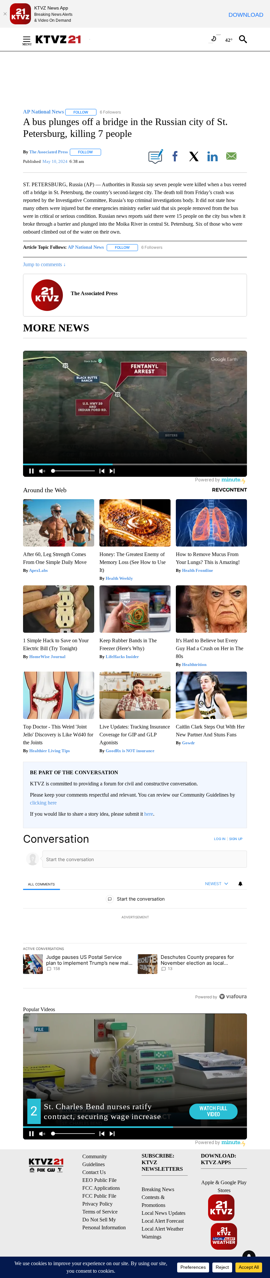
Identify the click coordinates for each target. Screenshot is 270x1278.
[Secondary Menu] (31, 39)
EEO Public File (99, 1180)
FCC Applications (101, 1188)
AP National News (86, 247)
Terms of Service (100, 1211)
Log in (220, 839)
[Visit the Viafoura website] (233, 996)
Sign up (235, 839)
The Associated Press (48, 151)
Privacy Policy (97, 1204)
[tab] (41, 884)
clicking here (43, 802)
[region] (135, 917)
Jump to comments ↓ (44, 264)
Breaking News (158, 1189)
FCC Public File (99, 1196)
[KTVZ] (62, 39)
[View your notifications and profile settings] (240, 883)
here (148, 814)
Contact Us (94, 1172)
